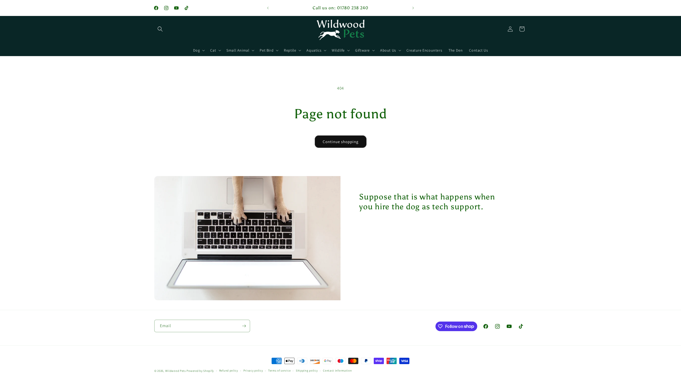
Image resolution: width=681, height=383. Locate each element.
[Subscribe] (244, 326)
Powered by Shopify (200, 371)
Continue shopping (341, 141)
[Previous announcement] (268, 8)
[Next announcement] (413, 8)
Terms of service (279, 370)
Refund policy (228, 370)
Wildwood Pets (175, 371)
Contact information (337, 370)
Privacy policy (253, 370)
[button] (160, 29)
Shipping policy (307, 370)
